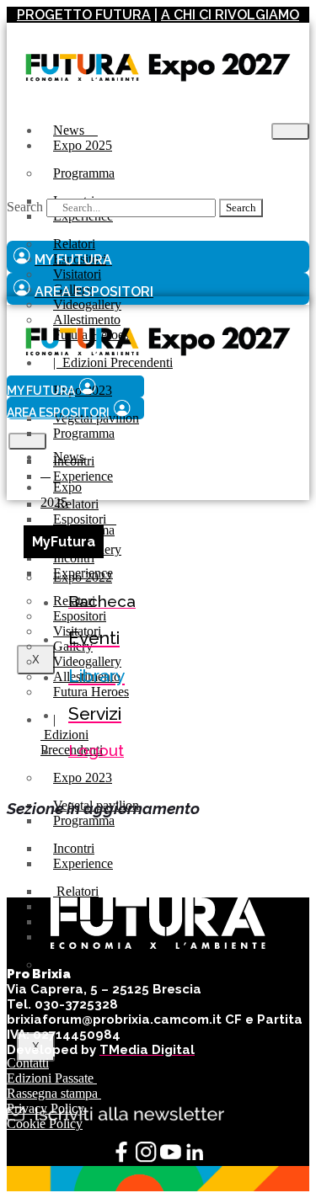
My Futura (41, 390)
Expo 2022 (82, 964)
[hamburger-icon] (290, 131)
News (62, 464)
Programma (84, 173)
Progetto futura (84, 15)
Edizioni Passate (52, 1078)
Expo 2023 (82, 777)
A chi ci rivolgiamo (230, 15)
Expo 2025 (82, 145)
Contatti (28, 1063)
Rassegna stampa (54, 1093)
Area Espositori (58, 412)
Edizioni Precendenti (71, 734)
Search (25, 207)
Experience (83, 476)
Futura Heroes (91, 691)
